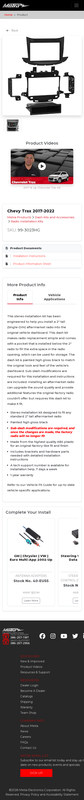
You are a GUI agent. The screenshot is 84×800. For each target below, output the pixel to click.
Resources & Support (35, 672)
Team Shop (28, 713)
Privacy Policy (29, 794)
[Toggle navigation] (76, 5)
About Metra (29, 726)
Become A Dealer (32, 691)
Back (14, 30)
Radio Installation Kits (27, 221)
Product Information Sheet (32, 264)
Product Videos (31, 667)
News (24, 731)
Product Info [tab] (20, 297)
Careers (25, 737)
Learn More (31, 600)
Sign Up (36, 773)
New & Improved (32, 661)
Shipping (26, 702)
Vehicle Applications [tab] (54, 297)
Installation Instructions (29, 256)
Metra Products (19, 217)
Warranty (26, 707)
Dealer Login (29, 685)
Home (8, 14)
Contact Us (28, 748)
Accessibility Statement (62, 794)
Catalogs (26, 696)
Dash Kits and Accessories (54, 217)
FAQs (24, 742)
